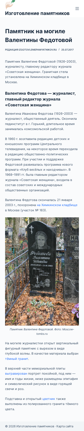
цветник (48, 399)
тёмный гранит (16, 359)
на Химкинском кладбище (57, 205)
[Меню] (77, 8)
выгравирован (16, 373)
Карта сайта (64, 426)
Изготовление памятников (37, 13)
